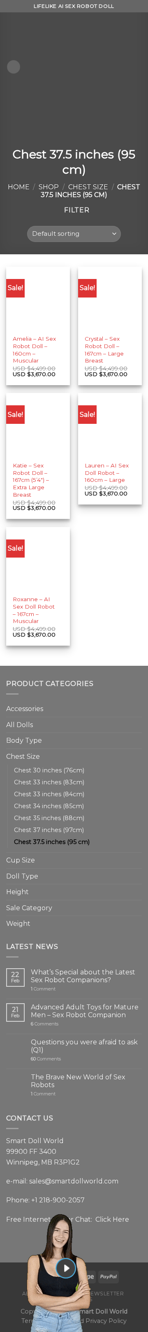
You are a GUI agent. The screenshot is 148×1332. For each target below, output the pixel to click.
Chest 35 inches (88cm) (49, 818)
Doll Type (22, 876)
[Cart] (138, 67)
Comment (43, 989)
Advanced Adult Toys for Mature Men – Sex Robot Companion (85, 1011)
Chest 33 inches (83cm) (49, 782)
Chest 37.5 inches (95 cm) (52, 842)
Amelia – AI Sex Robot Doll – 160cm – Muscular (34, 349)
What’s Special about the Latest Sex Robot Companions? (83, 976)
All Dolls (19, 725)
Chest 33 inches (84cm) (49, 794)
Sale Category (29, 908)
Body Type (24, 740)
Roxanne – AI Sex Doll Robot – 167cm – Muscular (34, 610)
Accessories (24, 709)
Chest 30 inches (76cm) (49, 770)
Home (19, 187)
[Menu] (13, 67)
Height (17, 892)
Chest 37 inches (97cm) (49, 830)
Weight (18, 924)
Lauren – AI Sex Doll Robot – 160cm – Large (107, 472)
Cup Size (20, 860)
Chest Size (88, 187)
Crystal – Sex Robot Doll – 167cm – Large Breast (104, 349)
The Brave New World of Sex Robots (78, 1081)
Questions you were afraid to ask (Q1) (84, 1046)
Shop (49, 187)
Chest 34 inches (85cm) (49, 806)
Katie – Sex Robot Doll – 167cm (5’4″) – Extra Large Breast (31, 480)
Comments (44, 1024)
